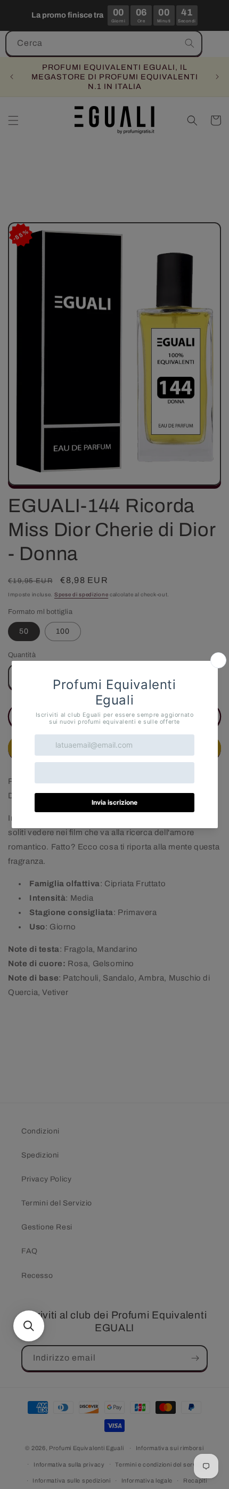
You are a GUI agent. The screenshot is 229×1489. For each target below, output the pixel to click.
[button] (28, 1325)
